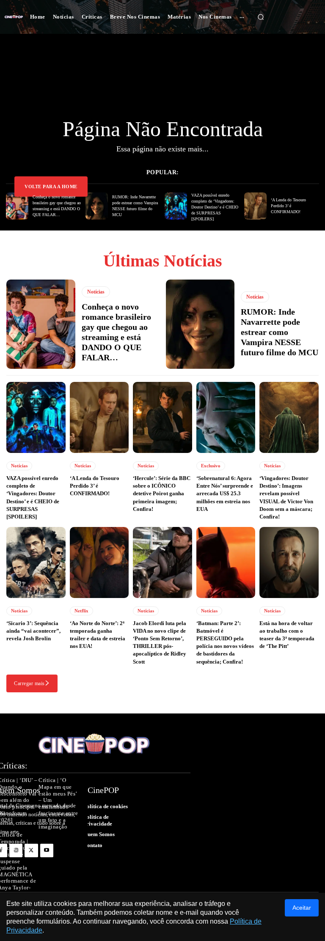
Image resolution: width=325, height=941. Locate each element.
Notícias (96, 292)
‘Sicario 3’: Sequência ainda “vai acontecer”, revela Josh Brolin (33, 631)
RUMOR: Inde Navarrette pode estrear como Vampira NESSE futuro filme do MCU (279, 332)
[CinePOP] (13, 17)
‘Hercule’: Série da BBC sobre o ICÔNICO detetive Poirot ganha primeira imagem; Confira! (161, 493)
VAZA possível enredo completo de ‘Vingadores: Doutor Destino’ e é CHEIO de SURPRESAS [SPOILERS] (214, 207)
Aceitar (301, 907)
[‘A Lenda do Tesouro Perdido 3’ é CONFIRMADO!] (255, 205)
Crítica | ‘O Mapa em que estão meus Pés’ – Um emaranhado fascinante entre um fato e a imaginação (58, 803)
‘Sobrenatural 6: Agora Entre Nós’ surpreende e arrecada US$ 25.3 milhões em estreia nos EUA (224, 493)
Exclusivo (210, 465)
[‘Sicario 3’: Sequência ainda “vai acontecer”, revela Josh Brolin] (36, 562)
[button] (260, 16)
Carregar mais (29, 683)
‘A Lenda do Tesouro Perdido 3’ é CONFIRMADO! (288, 206)
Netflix (81, 610)
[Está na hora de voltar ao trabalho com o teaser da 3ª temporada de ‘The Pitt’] (289, 562)
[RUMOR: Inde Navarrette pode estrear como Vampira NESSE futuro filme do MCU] (96, 205)
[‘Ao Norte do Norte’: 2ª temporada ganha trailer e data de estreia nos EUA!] (99, 562)
